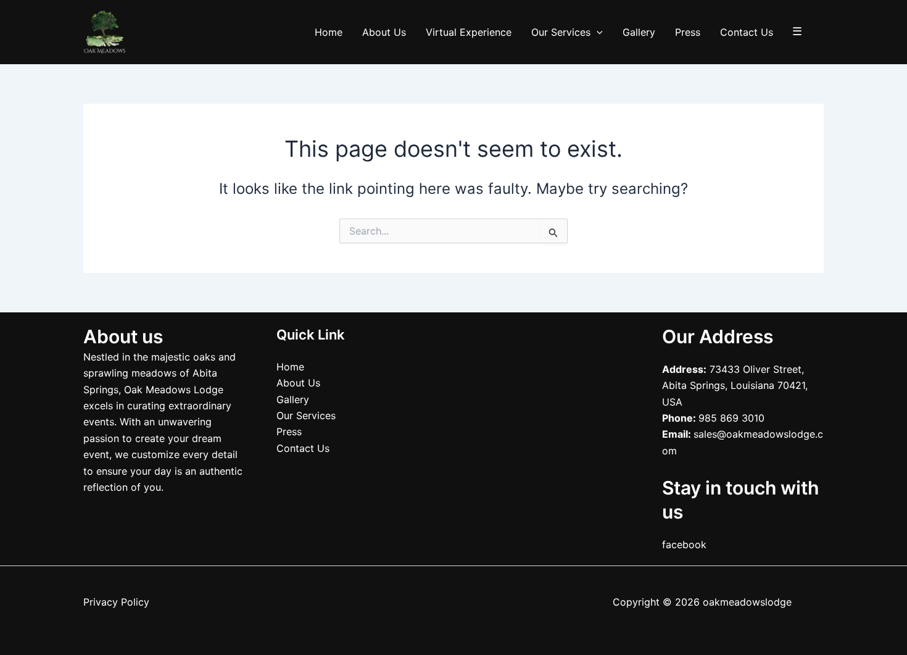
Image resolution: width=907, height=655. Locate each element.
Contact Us (746, 32)
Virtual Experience (468, 32)
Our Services (560, 32)
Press (687, 32)
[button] (596, 32)
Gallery (639, 32)
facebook (684, 544)
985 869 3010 (731, 418)
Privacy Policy (116, 602)
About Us (384, 32)
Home (328, 32)
